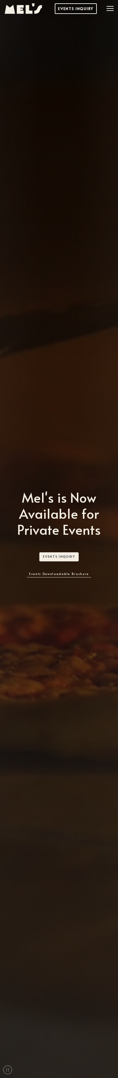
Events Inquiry (75, 8)
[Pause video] (7, 1069)
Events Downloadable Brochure (59, 574)
